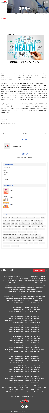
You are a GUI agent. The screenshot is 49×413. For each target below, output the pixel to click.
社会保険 (13, 220)
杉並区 (12, 223)
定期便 (5, 170)
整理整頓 (4, 243)
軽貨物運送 (18, 220)
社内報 (4, 226)
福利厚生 (36, 243)
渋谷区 (16, 223)
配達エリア (37, 237)
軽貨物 (14, 237)
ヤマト (31, 229)
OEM (26, 217)
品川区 (20, 223)
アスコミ (28, 223)
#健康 (18, 157)
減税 (7, 226)
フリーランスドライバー (25, 220)
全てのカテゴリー (7, 167)
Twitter (9, 245)
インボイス (29, 226)
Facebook (19, 231)
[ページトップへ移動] (46, 270)
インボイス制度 (39, 240)
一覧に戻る (24, 133)
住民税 (32, 237)
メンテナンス (22, 217)
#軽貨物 (30, 157)
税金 (4, 240)
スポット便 (6, 172)
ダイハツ (38, 217)
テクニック (24, 229)
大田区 (4, 223)
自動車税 (18, 237)
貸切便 (5, 174)
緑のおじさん (42, 229)
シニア (9, 220)
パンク (7, 240)
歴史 (37, 229)
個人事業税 (28, 237)
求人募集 (33, 240)
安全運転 (4, 220)
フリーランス (38, 234)
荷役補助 (26, 243)
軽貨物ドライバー (14, 231)
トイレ (35, 231)
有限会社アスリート (14, 245)
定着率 (40, 243)
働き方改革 (6, 179)
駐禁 (20, 234)
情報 (41, 223)
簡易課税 (38, 226)
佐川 (34, 229)
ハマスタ (37, 223)
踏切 (14, 240)
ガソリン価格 (36, 220)
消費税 (24, 223)
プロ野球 (32, 223)
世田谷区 (8, 223)
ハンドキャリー (20, 243)
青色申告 (33, 226)
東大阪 (31, 231)
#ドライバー (24, 157)
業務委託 (5, 177)
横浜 (28, 231)
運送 (8, 243)
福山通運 (23, 226)
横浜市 (11, 226)
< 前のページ (4, 133)
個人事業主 (5, 237)
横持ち (15, 243)
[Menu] (47, 1)
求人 (8, 231)
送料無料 (14, 229)
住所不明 (4, 231)
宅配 (33, 234)
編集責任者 (5, 217)
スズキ (34, 217)
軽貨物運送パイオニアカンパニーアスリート (10, 234)
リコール (19, 229)
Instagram (24, 231)
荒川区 (11, 240)
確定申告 (42, 237)
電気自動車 (13, 217)
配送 (11, 243)
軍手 (32, 220)
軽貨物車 (42, 217)
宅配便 (25, 240)
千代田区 (15, 226)
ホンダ (30, 217)
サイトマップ (35, 396)
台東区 (18, 240)
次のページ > (44, 133)
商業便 (19, 226)
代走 (21, 240)
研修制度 (4, 245)
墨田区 (42, 220)
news (10, 229)
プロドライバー (5, 229)
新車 (17, 217)
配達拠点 (29, 240)
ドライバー (31, 243)
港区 (43, 243)
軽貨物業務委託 (25, 234)
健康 (9, 217)
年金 (30, 234)
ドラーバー (43, 226)
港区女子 (9, 237)
